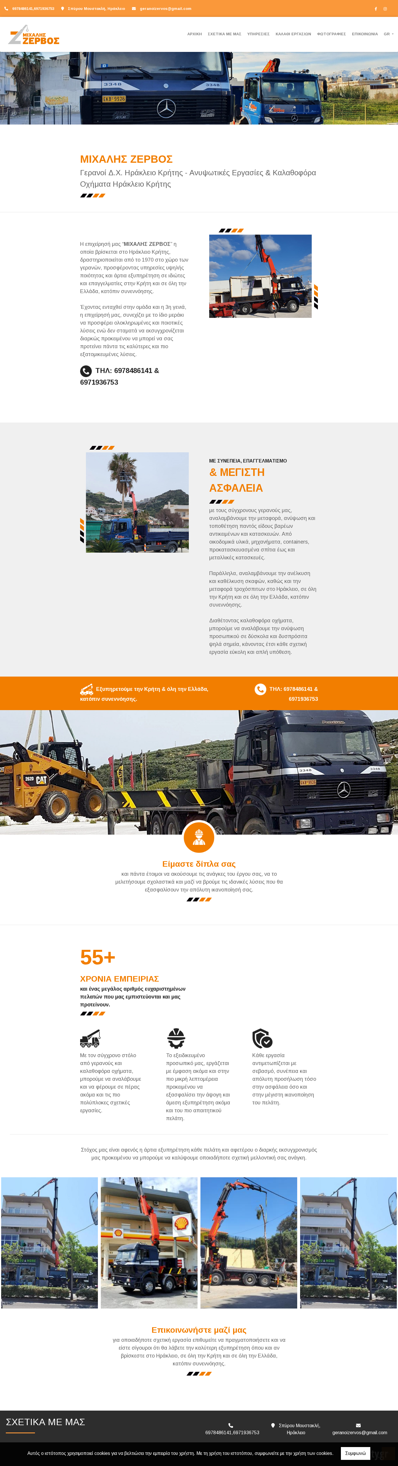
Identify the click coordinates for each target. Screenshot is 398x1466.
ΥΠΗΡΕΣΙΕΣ (258, 34)
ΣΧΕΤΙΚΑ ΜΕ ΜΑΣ (225, 34)
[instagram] (385, 9)
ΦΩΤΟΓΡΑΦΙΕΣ (331, 34)
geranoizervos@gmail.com (165, 8)
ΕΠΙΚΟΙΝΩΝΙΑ (365, 34)
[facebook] (376, 9)
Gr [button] (387, 34)
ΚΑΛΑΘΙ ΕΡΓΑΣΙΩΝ (293, 34)
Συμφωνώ (355, 1453)
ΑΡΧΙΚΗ (194, 34)
